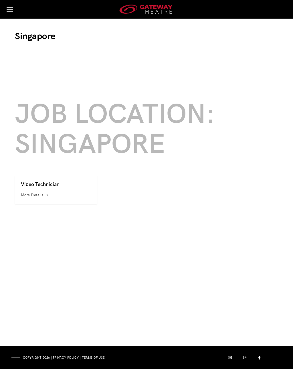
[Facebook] (260, 359)
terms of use (93, 358)
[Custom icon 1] (230, 359)
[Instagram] (245, 359)
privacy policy (66, 358)
